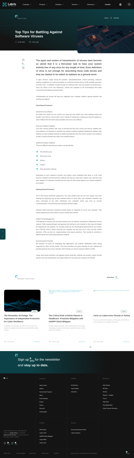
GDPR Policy (7, 453)
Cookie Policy (32, 453)
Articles (34, 311)
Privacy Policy (45, 453)
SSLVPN (56, 453)
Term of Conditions (21, 453)
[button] (2, 231)
